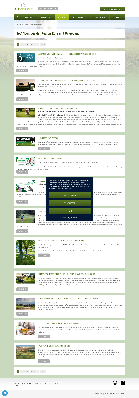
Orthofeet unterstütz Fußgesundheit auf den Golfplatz (59, 109)
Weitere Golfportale (46, 8)
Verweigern (70, 203)
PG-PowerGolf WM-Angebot (48, 138)
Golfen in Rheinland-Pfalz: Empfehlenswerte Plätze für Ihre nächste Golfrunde (69, 299)
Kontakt (30, 383)
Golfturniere (46, 17)
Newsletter (18, 385)
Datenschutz (49, 383)
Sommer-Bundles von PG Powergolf (51, 158)
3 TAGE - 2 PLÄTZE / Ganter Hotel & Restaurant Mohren (58, 324)
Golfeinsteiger (78, 17)
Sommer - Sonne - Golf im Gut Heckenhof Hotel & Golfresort (61, 241)
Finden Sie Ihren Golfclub (112, 9)
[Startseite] (17, 17)
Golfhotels (117, 17)
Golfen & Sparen (99, 17)
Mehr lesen (22, 70)
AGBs (56, 383)
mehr (70, 211)
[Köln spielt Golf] (23, 6)
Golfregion (29, 17)
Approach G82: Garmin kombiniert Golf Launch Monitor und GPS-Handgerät (66, 80)
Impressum (38, 383)
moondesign (98, 394)
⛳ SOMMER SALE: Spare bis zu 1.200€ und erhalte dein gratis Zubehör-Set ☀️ (67, 54)
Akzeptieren (70, 195)
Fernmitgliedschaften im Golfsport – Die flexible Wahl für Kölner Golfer (66, 274)
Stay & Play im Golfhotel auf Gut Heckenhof (54, 346)
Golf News (62, 17)
